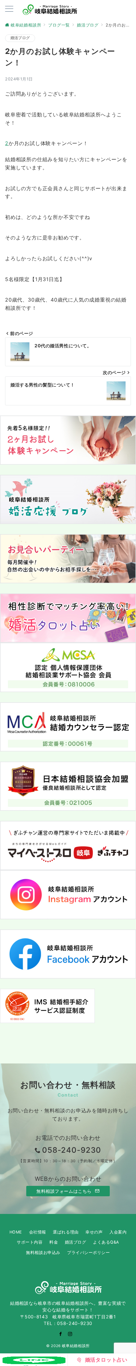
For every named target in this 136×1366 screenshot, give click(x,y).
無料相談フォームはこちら (64, 1191)
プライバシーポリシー (88, 1252)
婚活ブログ (20, 38)
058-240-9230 (71, 1150)
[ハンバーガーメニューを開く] (9, 9)
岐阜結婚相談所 (76, 1346)
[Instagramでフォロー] (70, 1334)
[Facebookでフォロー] (61, 1334)
